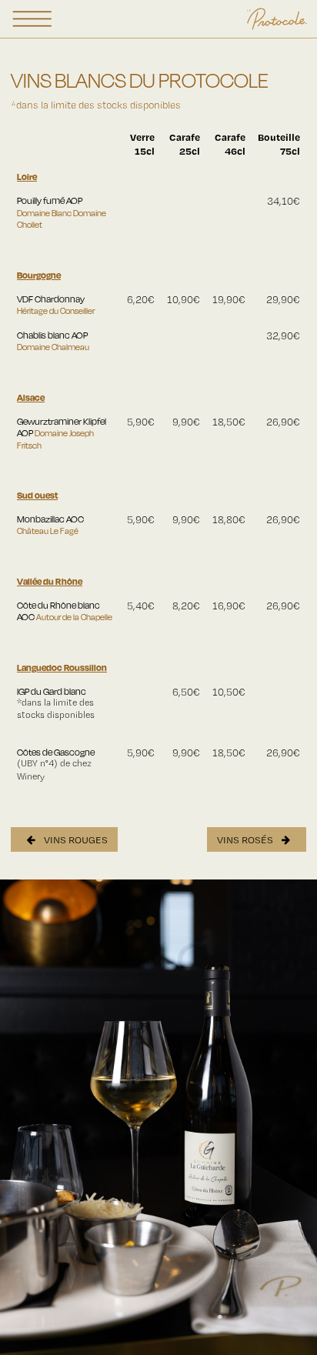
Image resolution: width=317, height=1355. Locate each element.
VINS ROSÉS (246, 839)
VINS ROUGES (75, 839)
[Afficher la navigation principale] (32, 19)
